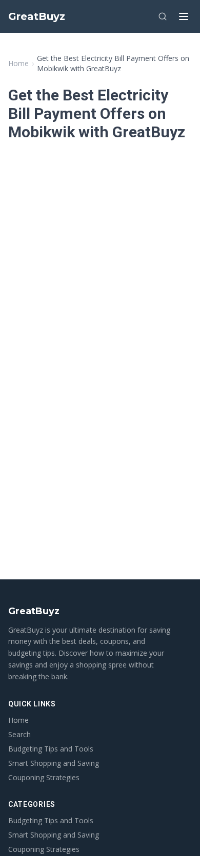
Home (18, 63)
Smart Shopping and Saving (53, 763)
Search (19, 734)
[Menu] (183, 16)
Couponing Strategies (43, 777)
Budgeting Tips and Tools (50, 749)
